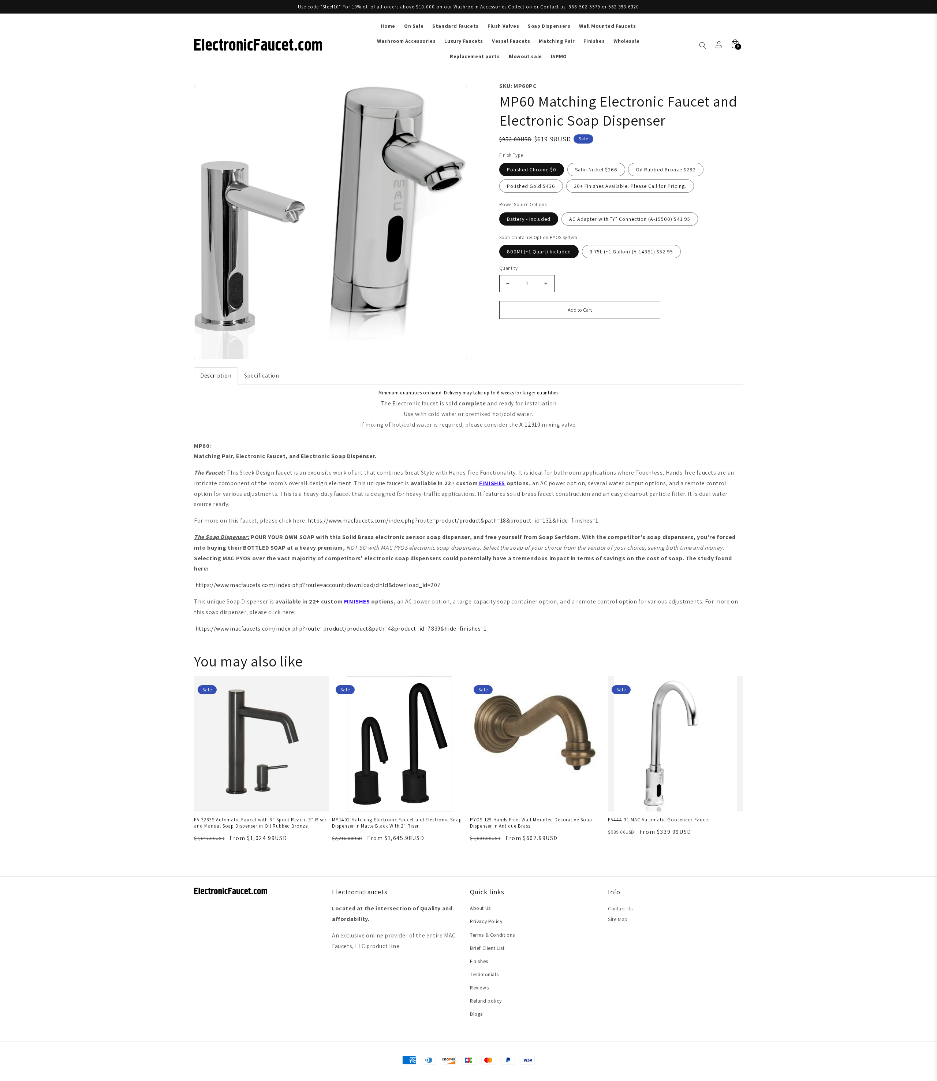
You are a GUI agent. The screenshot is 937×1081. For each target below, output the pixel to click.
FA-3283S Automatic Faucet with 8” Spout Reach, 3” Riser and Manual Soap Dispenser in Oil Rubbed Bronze (260, 823)
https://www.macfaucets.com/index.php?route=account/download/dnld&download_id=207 (318, 585)
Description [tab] (216, 375)
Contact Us (620, 908)
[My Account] (719, 45)
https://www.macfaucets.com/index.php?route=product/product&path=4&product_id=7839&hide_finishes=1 (341, 628)
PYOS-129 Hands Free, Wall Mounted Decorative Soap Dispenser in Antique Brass (531, 823)
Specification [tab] (261, 375)
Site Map (618, 919)
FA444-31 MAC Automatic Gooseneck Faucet (658, 820)
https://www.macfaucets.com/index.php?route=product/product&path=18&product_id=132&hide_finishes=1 (453, 520)
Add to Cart (580, 310)
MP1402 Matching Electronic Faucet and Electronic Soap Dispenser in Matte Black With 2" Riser (397, 823)
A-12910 (529, 424)
